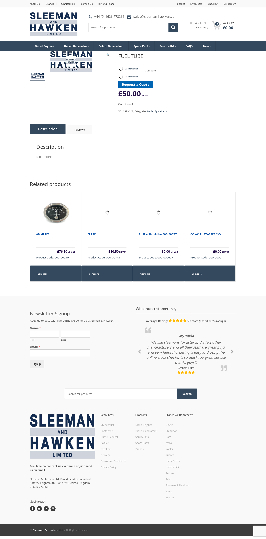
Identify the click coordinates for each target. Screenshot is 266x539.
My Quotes (196, 4)
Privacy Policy (108, 492)
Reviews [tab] (79, 129)
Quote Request (109, 461)
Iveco (169, 468)
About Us (35, 4)
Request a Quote (135, 84)
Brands (50, 4)
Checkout (213, 4)
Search (187, 418)
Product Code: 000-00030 (55, 245)
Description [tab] (48, 129)
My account (230, 4)
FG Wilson (171, 455)
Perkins (170, 498)
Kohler (150, 111)
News (207, 46)
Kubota (170, 479)
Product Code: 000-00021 (209, 245)
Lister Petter (173, 486)
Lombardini (172, 492)
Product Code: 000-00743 (107, 245)
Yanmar (170, 522)
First (32, 339)
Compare (201, 27)
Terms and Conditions (113, 486)
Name (35, 328)
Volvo (169, 516)
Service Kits (168, 46)
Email (35, 347)
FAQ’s (189, 46)
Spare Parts (142, 46)
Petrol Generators (111, 46)
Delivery (105, 479)
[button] (108, 55)
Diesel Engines (44, 46)
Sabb (168, 504)
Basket (181, 4)
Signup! (37, 364)
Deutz (169, 449)
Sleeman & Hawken (177, 510)
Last (63, 339)
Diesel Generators (76, 46)
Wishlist (200, 23)
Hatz (168, 461)
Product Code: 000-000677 (158, 245)
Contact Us (87, 4)
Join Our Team (106, 4)
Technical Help (67, 4)
